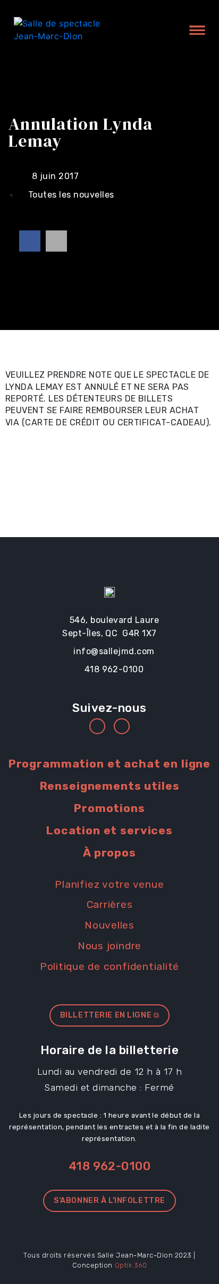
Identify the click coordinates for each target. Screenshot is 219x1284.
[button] (29, 241)
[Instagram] (122, 726)
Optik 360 (131, 1265)
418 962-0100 (110, 1166)
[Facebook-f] (97, 726)
